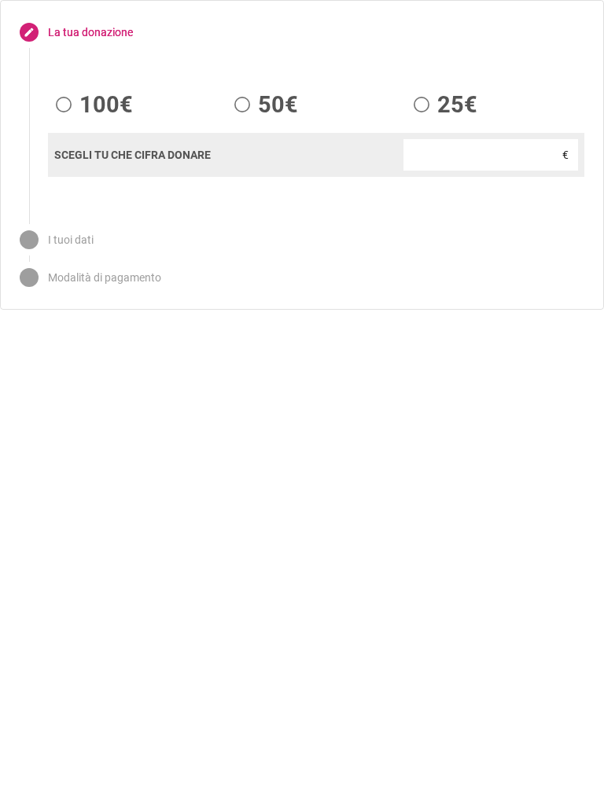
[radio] (90, 104)
